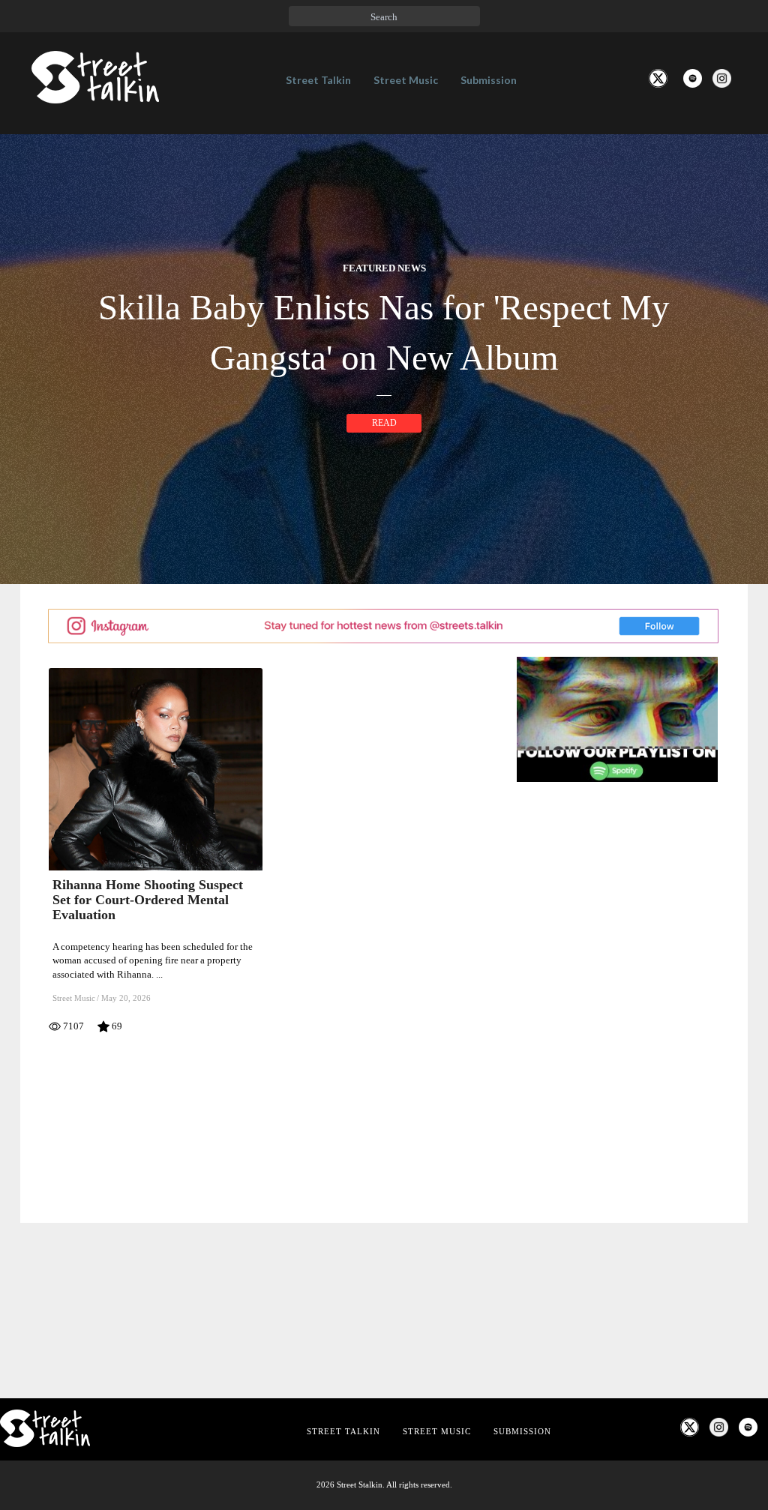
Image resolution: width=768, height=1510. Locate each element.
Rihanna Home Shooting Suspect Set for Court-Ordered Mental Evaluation (147, 899)
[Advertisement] (627, 1174)
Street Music (406, 79)
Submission (488, 79)
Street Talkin (318, 79)
